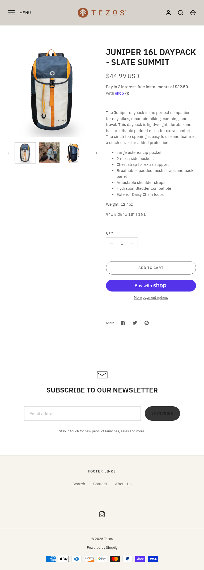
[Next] (97, 153)
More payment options (151, 297)
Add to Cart (151, 267)
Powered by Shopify (102, 547)
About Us (123, 483)
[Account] (168, 13)
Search (79, 483)
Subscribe (162, 413)
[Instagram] (102, 514)
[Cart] (193, 13)
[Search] (180, 13)
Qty (109, 233)
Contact (100, 483)
